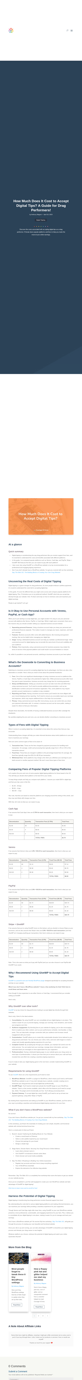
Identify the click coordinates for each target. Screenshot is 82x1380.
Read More (16, 1305)
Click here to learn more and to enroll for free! (22, 1188)
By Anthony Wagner (18, 1286)
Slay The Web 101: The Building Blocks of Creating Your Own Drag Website (36, 572)
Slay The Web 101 (58, 1221)
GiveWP (11, 1010)
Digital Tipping (40, 220)
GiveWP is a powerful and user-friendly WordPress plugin (26, 980)
